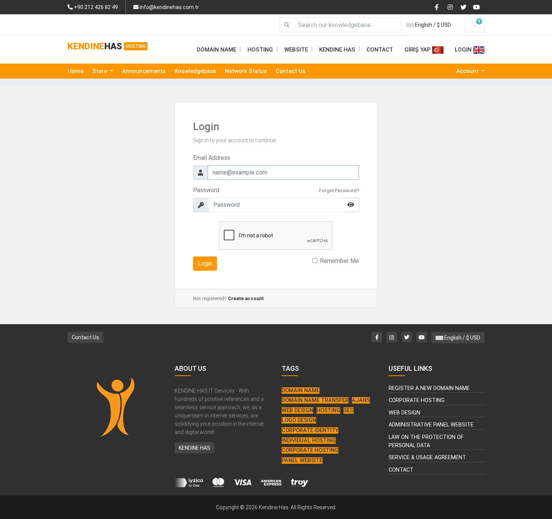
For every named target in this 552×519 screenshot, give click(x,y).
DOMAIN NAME (219, 49)
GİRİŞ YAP (418, 49)
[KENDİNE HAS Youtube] (478, 6)
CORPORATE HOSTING (310, 450)
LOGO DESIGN (299, 420)
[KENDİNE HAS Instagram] (453, 6)
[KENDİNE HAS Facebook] (440, 6)
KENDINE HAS (340, 49)
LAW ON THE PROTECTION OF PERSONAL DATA (426, 441)
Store (100, 71)
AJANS (361, 400)
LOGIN (464, 49)
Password (206, 190)
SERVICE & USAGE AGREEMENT (427, 457)
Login (205, 263)
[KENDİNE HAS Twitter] (466, 6)
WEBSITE (299, 49)
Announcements (144, 71)
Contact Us (290, 71)
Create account (246, 298)
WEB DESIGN (297, 410)
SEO (349, 410)
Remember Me (339, 260)
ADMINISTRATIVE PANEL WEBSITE (431, 425)
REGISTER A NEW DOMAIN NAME (429, 388)
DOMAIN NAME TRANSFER (315, 400)
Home (75, 71)
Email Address (211, 157)
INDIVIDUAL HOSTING (309, 440)
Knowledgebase (195, 71)
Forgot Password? (339, 190)
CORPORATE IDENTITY (310, 430)
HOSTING (263, 49)
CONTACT (379, 49)
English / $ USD (432, 25)
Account (468, 71)
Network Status (246, 71)
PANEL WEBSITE (302, 460)
